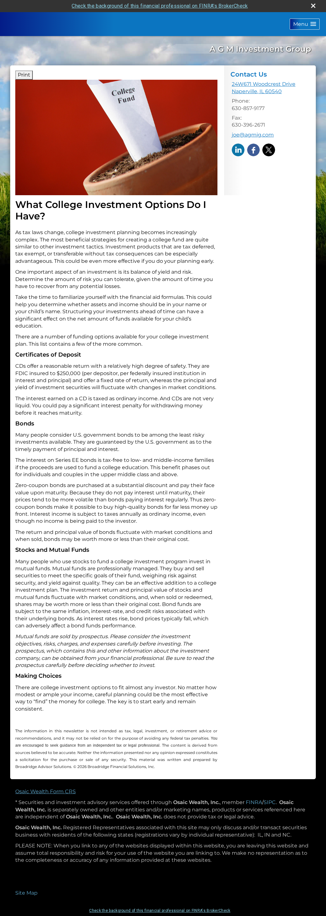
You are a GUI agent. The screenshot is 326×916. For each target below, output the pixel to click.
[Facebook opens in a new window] (253, 149)
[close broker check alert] (313, 5)
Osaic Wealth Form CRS (45, 791)
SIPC (270, 802)
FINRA (254, 802)
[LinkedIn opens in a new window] (238, 149)
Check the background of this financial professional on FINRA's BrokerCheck (160, 6)
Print (24, 75)
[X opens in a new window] (268, 149)
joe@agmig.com (253, 135)
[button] (305, 24)
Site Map (26, 893)
